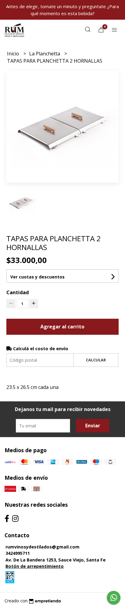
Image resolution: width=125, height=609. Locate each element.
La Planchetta (45, 53)
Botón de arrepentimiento (34, 566)
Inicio (13, 53)
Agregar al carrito (62, 326)
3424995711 (17, 553)
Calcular (96, 360)
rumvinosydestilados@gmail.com (42, 547)
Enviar (92, 425)
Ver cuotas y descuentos (37, 277)
